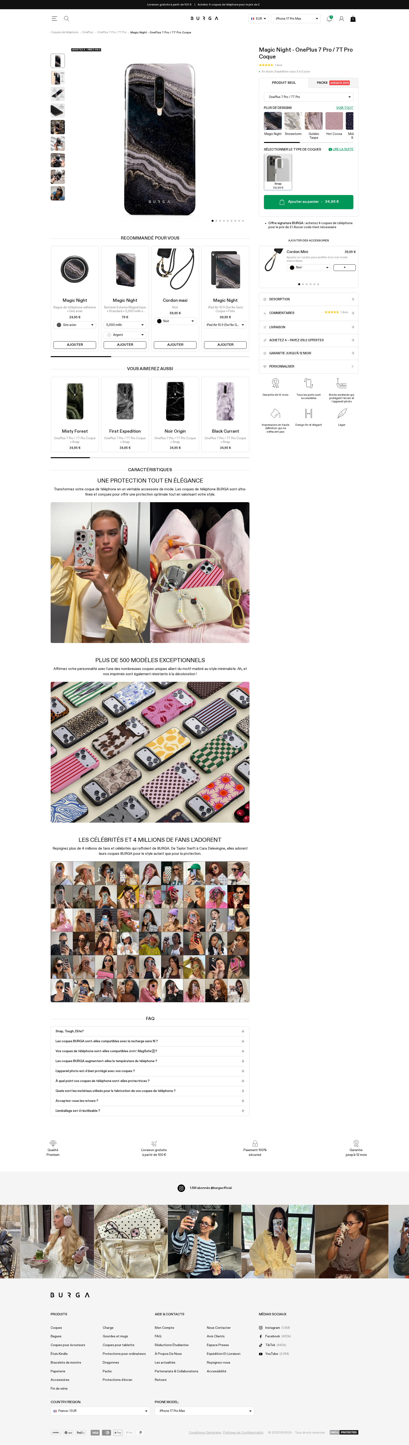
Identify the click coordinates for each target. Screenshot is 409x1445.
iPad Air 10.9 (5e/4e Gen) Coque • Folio (225, 309)
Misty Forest (75, 431)
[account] (341, 18)
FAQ (158, 1336)
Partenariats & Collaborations (176, 1371)
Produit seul (284, 82)
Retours (161, 1380)
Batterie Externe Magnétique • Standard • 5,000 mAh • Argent (125, 310)
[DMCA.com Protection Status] (344, 1432)
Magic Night (74, 300)
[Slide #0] (212, 221)
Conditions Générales (205, 1432)
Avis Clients (216, 1336)
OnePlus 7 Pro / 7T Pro (111, 32)
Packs (333, 82)
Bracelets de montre (66, 1362)
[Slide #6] (235, 221)
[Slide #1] (216, 221)
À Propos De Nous (168, 1354)
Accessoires (60, 1380)
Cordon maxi (175, 300)
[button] (270, 65)
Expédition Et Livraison (223, 1354)
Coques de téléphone (64, 32)
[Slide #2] (220, 221)
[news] (329, 18)
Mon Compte (164, 1328)
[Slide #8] (243, 221)
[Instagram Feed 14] (131, 1241)
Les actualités (165, 1362)
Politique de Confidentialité (243, 1432)
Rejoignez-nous (218, 1362)
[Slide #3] (224, 221)
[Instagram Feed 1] (204, 1241)
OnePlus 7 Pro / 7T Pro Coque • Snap (75, 440)
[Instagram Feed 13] (57, 1241)
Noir (175, 307)
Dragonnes (111, 1362)
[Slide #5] (231, 221)
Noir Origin (175, 431)
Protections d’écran (117, 1380)
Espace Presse (218, 1345)
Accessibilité (216, 1371)
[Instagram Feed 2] (278, 1241)
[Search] (67, 18)
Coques (56, 1328)
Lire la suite (343, 149)
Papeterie (58, 1371)
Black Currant (225, 431)
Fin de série (59, 1388)
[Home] (204, 19)
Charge (108, 1328)
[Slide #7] (239, 221)
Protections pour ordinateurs (124, 1354)
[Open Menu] (54, 18)
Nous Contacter (219, 1328)
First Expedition (125, 431)
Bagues (56, 1336)
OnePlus (87, 32)
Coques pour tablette (118, 1345)
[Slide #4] (228, 221)
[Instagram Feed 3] (352, 1241)
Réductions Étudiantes (172, 1345)
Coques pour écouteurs (68, 1345)
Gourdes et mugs (115, 1336)
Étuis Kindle (59, 1354)
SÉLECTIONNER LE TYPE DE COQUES (292, 149)
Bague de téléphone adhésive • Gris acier (74, 309)
